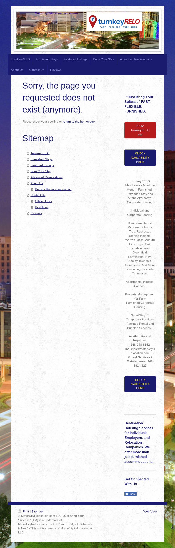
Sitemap (37, 511)
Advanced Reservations (47, 177)
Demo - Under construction (53, 189)
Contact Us (38, 195)
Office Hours (43, 201)
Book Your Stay (41, 171)
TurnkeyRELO (40, 153)
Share (132, 494)
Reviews (36, 213)
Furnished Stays (41, 159)
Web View (150, 511)
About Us (37, 183)
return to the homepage (79, 121)
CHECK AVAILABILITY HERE (140, 157)
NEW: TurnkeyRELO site (140, 130)
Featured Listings (42, 165)
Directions (41, 207)
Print (26, 511)
